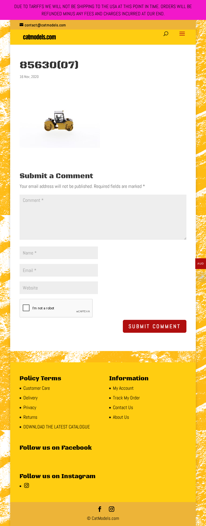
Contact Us (123, 407)
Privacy (29, 407)
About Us (121, 417)
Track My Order (126, 398)
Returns (30, 417)
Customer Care (36, 388)
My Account (123, 388)
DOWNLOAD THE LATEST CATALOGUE (56, 427)
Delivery (30, 398)
